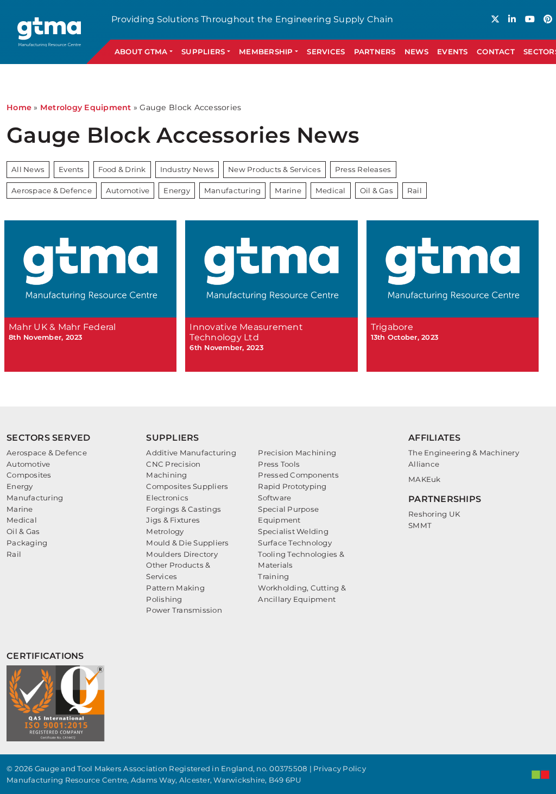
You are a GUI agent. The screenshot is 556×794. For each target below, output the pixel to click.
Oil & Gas (376, 190)
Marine (288, 190)
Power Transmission (184, 610)
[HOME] (50, 31)
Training (273, 576)
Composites (29, 475)
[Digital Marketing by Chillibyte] (540, 774)
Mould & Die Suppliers (187, 542)
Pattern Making (175, 587)
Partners (375, 51)
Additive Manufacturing (191, 452)
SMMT (420, 525)
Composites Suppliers (187, 486)
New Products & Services (274, 169)
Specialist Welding (293, 531)
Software (274, 497)
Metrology (165, 531)
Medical (330, 190)
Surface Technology (295, 542)
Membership (266, 51)
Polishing (164, 599)
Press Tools (279, 464)
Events (452, 51)
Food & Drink (122, 169)
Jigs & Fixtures (173, 520)
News (416, 51)
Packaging (27, 542)
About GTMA (141, 51)
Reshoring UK (434, 514)
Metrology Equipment (85, 107)
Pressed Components (298, 475)
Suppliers (203, 51)
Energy (176, 190)
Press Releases (363, 169)
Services (326, 51)
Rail (414, 190)
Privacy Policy (339, 768)
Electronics (167, 497)
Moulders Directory (182, 554)
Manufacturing (232, 190)
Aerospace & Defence (51, 190)
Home (19, 107)
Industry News (187, 169)
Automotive (128, 190)
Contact (496, 51)
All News (28, 169)
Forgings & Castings (183, 509)
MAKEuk (424, 479)
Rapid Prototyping (292, 486)
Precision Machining (297, 452)
